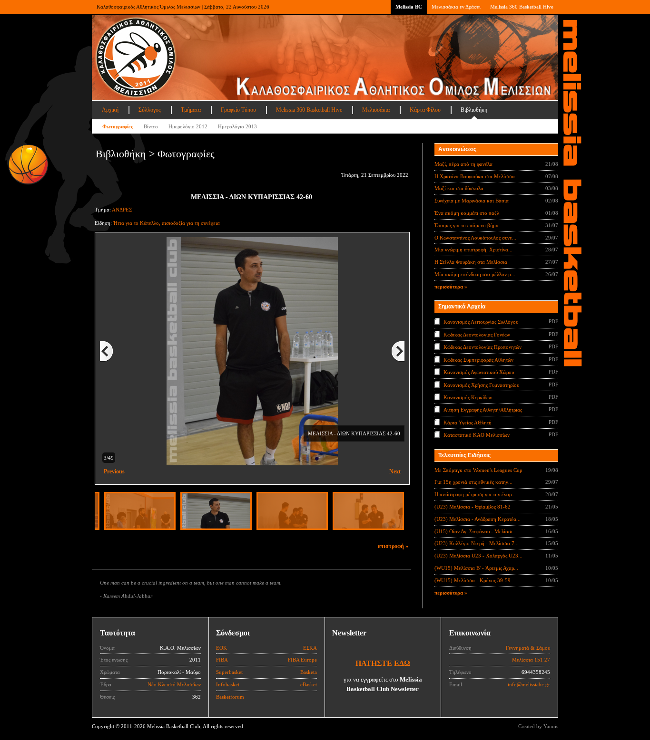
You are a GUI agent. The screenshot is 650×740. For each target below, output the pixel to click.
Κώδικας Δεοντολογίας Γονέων (476, 334)
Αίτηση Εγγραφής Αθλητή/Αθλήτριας (482, 410)
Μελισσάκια (376, 109)
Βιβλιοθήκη (474, 109)
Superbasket (229, 672)
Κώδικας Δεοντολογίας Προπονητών (482, 347)
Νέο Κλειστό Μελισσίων (174, 684)
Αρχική (110, 109)
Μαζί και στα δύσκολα (458, 188)
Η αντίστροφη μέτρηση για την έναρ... (475, 494)
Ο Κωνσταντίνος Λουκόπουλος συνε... (475, 237)
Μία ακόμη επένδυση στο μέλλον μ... (474, 274)
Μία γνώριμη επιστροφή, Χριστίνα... (473, 249)
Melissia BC (408, 7)
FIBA (222, 660)
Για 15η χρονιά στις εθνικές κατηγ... (473, 482)
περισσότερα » (450, 286)
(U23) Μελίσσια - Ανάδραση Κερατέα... (477, 519)
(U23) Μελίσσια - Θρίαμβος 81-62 (472, 506)
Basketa (308, 672)
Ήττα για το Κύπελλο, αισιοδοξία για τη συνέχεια (166, 223)
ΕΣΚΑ (310, 648)
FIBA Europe (302, 660)
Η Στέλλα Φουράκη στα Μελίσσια (470, 262)
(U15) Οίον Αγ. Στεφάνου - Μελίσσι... (475, 531)
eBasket (308, 684)
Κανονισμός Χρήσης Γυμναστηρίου (481, 384)
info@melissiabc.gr (529, 684)
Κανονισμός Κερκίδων (467, 397)
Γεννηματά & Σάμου (528, 648)
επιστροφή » (393, 546)
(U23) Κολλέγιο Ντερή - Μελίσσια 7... (476, 543)
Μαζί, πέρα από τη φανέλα (463, 164)
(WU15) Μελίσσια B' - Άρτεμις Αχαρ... (476, 568)
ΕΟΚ (221, 648)
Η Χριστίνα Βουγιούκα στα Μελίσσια (474, 176)
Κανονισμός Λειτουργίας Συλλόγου (480, 322)
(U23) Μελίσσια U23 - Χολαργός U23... (478, 555)
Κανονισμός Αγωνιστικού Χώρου (478, 372)
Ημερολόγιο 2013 (237, 126)
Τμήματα (191, 109)
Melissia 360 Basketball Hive (521, 7)
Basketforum (230, 697)
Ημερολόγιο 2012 (187, 126)
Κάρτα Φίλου (425, 109)
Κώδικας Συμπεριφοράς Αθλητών (478, 359)
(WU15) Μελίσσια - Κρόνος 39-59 (472, 580)
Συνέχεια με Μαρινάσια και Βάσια (471, 200)
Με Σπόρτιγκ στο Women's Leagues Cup (478, 470)
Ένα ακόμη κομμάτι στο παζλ (466, 213)
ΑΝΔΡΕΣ (122, 209)
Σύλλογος (149, 109)
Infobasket (227, 684)
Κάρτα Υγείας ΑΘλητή (467, 422)
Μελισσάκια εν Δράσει (456, 7)
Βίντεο (151, 126)
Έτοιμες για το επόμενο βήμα (466, 225)
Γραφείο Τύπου (238, 109)
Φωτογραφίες (117, 126)
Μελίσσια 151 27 (531, 660)
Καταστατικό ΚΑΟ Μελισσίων (476, 435)
